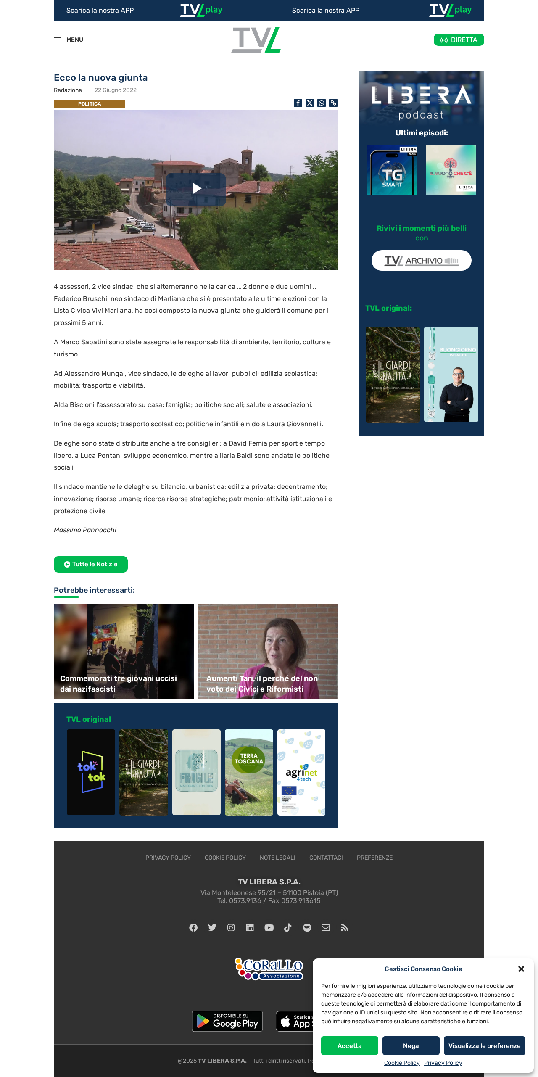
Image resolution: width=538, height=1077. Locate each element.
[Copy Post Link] (333, 103)
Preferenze (375, 857)
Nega (411, 1046)
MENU (70, 39)
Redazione (68, 90)
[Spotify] (306, 927)
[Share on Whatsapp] (321, 103)
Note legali (277, 857)
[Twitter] (212, 927)
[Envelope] (325, 927)
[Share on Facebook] (298, 103)
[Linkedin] (250, 927)
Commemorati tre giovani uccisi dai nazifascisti (118, 684)
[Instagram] (231, 927)
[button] (521, 969)
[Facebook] (193, 927)
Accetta (350, 1046)
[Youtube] (269, 927)
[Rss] (344, 927)
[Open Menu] (57, 40)
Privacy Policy (443, 1062)
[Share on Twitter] (310, 103)
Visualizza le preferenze (484, 1046)
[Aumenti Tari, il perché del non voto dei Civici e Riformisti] (269, 651)
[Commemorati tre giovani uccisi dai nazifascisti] (123, 651)
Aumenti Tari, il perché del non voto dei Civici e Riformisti (262, 684)
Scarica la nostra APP (100, 10)
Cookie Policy (402, 1062)
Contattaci (326, 857)
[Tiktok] (288, 927)
